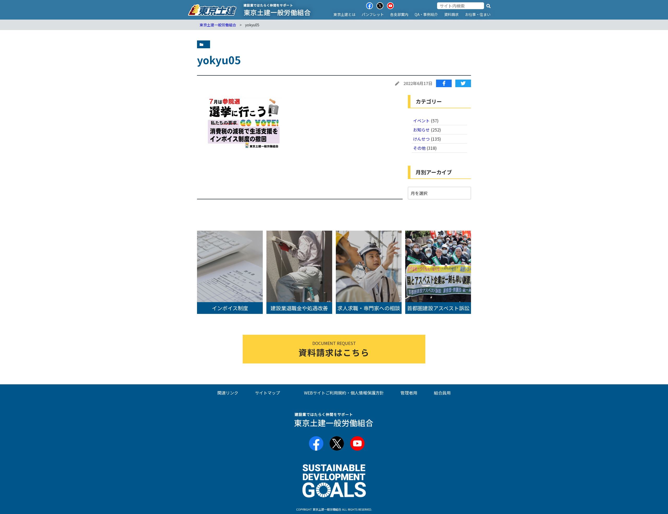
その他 (419, 148)
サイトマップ (267, 393)
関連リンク (227, 393)
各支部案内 (399, 14)
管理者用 (409, 393)
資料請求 (451, 14)
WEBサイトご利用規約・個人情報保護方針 (344, 393)
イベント (421, 120)
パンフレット (373, 14)
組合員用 (442, 393)
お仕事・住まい (478, 14)
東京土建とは (344, 14)
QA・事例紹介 (426, 14)
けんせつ (421, 139)
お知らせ (421, 130)
